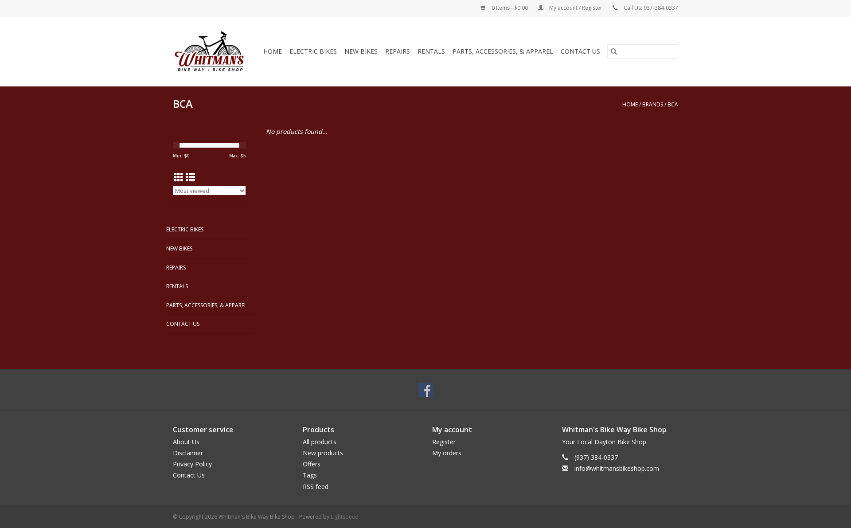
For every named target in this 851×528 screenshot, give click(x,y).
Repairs (397, 51)
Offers (311, 464)
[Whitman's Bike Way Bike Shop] (210, 51)
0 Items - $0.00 (509, 8)
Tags (310, 475)
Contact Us (580, 51)
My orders (446, 453)
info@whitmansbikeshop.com (616, 468)
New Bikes (361, 51)
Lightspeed (345, 516)
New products (323, 453)
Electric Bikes (313, 51)
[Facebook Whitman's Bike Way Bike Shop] (425, 390)
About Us (186, 442)
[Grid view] (178, 177)
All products (319, 442)
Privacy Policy (192, 464)
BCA (673, 104)
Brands (652, 104)
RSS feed (315, 486)
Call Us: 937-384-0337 (651, 8)
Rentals (431, 51)
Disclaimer (188, 453)
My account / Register (576, 8)
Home (272, 51)
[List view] (190, 177)
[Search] (614, 51)
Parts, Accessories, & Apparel (503, 51)
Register (444, 442)
